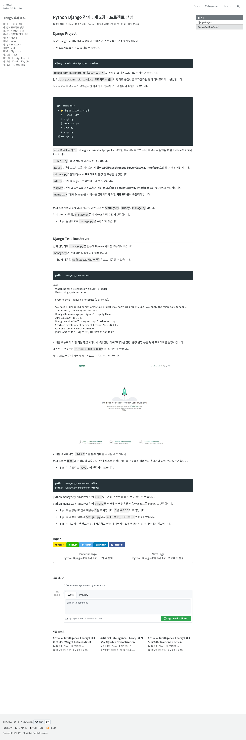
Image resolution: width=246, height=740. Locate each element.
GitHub (38, 727)
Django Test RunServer (208, 26)
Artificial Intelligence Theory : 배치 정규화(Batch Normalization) (121, 640)
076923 (12, 6)
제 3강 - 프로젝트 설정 (13, 31)
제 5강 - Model (10, 37)
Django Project (205, 22)
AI (83, 646)
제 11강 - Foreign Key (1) (16, 58)
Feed (52, 727)
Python (69, 23)
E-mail (22, 727)
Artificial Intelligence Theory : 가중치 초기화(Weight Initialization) (74, 640)
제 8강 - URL (9, 47)
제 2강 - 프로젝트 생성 (13, 27)
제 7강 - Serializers (12, 44)
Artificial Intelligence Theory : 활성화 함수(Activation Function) (169, 640)
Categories (211, 6)
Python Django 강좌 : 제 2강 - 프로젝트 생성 (93, 17)
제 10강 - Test (10, 54)
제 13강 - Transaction (14, 64)
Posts (227, 6)
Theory (66, 646)
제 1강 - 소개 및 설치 (12, 24)
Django (91, 23)
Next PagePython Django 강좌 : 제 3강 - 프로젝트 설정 (158, 556)
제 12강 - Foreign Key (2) (16, 61)
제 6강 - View (9, 41)
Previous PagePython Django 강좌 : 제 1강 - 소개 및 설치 (88, 556)
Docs (197, 6)
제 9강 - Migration (12, 51)
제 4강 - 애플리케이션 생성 (15, 34)
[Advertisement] (123, 682)
